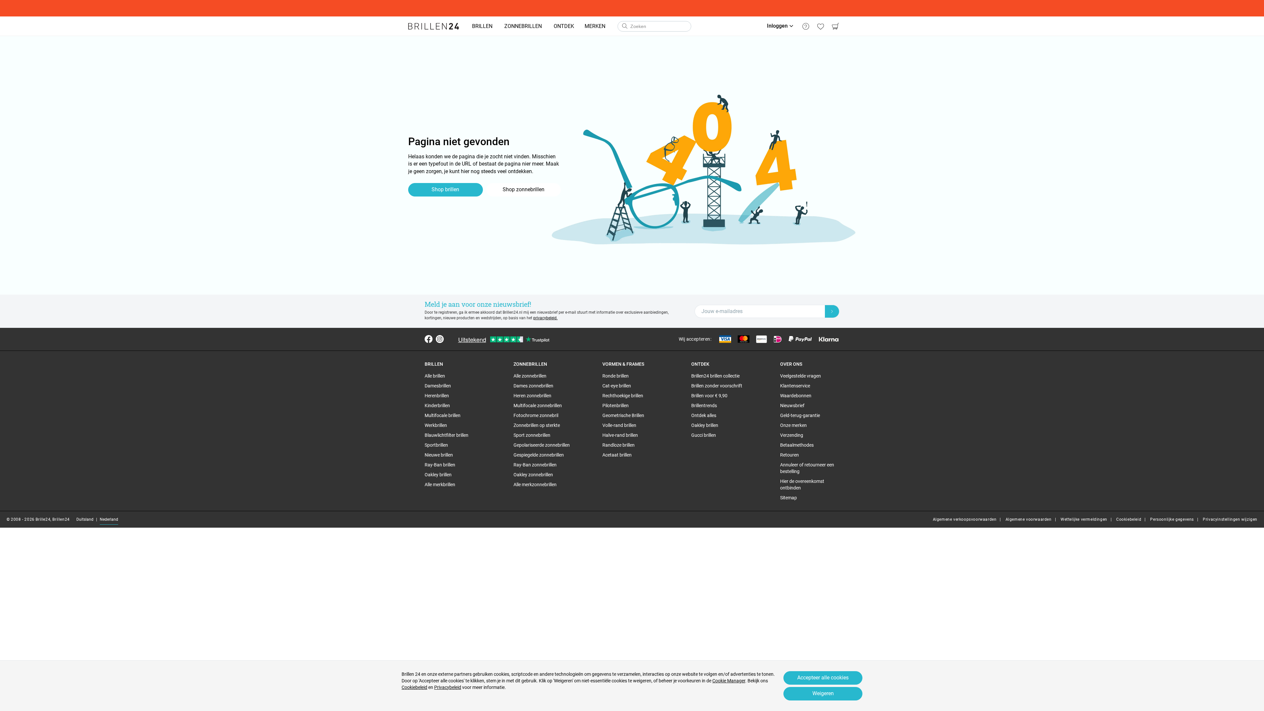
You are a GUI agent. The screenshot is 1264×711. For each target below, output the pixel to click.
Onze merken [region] (793, 425)
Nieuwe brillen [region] (439, 455)
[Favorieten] (820, 26)
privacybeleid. (545, 318)
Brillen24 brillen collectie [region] (715, 376)
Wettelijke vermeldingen (1084, 519)
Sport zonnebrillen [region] (532, 435)
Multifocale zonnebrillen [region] (538, 405)
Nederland (109, 519)
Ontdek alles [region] (703, 415)
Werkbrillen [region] (436, 425)
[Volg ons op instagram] (440, 339)
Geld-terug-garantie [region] (800, 415)
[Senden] (624, 26)
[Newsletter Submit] (832, 311)
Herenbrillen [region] (437, 395)
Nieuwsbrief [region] (792, 405)
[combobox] (654, 26)
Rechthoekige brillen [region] (622, 395)
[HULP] (805, 26)
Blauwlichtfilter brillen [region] (446, 435)
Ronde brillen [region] (615, 376)
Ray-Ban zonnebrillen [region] (535, 464)
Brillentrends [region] (704, 405)
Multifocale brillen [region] (443, 415)
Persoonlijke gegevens (1172, 519)
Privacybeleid (447, 687)
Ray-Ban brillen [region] (440, 464)
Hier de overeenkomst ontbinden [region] (802, 484)
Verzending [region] (791, 435)
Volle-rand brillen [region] (619, 425)
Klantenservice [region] (795, 385)
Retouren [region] (789, 455)
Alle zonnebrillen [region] (530, 376)
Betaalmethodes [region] (797, 445)
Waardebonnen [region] (795, 395)
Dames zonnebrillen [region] (533, 385)
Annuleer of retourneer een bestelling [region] (807, 468)
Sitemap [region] (788, 497)
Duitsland (84, 519)
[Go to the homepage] (433, 26)
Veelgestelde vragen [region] (800, 376)
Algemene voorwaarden (1029, 519)
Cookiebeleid (1128, 519)
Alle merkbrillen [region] (440, 484)
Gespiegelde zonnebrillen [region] (539, 455)
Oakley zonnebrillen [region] (533, 474)
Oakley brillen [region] (438, 474)
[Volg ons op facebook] (429, 339)
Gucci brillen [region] (703, 435)
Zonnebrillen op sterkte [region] (537, 425)
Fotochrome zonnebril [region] (536, 415)
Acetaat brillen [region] (617, 455)
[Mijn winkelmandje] (835, 26)
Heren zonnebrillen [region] (532, 395)
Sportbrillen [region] (436, 445)
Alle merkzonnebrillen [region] (535, 484)
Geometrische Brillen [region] (623, 415)
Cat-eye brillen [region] (616, 385)
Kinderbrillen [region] (437, 405)
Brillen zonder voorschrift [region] (716, 385)
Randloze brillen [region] (618, 445)
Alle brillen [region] (435, 376)
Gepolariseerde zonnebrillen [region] (542, 445)
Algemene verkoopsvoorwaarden (965, 519)
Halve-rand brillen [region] (620, 435)
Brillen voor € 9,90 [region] (709, 395)
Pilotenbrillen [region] (615, 405)
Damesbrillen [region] (438, 385)
